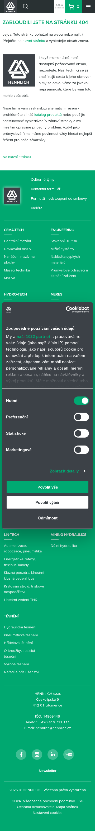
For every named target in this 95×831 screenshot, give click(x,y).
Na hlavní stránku (17, 157)
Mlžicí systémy (62, 249)
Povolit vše (47, 487)
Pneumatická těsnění (21, 635)
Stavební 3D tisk (64, 241)
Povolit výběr (47, 502)
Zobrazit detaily (64, 471)
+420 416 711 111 (54, 722)
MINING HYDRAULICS (68, 534)
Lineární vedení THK (20, 600)
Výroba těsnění (16, 664)
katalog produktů (48, 114)
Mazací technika (17, 270)
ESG (80, 801)
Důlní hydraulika (64, 545)
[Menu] (88, 6)
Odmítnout (48, 517)
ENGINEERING (62, 230)
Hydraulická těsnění (20, 627)
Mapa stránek (67, 807)
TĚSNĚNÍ (11, 616)
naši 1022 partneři (34, 336)
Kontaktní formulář (45, 189)
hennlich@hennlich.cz (53, 728)
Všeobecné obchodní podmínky (49, 801)
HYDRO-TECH (15, 294)
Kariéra (36, 208)
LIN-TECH (11, 534)
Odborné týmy (42, 179)
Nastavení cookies (48, 812)
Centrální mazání (17, 241)
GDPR (16, 801)
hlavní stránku (33, 41)
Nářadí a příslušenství (21, 672)
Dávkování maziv (17, 249)
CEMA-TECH (14, 230)
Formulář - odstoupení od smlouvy (59, 198)
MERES (56, 294)
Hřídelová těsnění (18, 643)
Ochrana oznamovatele (36, 807)
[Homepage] (12, 195)
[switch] (81, 417)
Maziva (9, 278)
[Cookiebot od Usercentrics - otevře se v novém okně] (67, 309)
